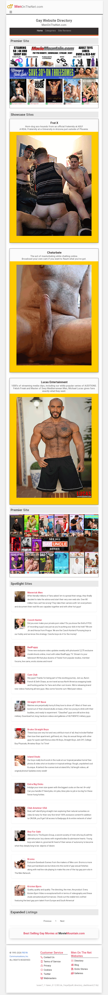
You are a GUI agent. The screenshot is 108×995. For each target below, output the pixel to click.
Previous (47, 921)
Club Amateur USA (37, 808)
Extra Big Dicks (35, 784)
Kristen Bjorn (34, 886)
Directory (78, 960)
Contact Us (48, 957)
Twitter (47, 974)
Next (62, 921)
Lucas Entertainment (54, 382)
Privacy (47, 965)
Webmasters (49, 978)
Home (40, 30)
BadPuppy (32, 647)
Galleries (78, 973)
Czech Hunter (34, 620)
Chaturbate (54, 252)
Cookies (47, 970)
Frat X (54, 123)
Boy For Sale (34, 831)
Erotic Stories (81, 969)
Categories (50, 30)
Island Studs (33, 756)
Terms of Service (52, 961)
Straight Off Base (36, 702)
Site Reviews (64, 30)
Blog (76, 965)
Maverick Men (35, 592)
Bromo (31, 859)
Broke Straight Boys (38, 729)
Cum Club (32, 674)
